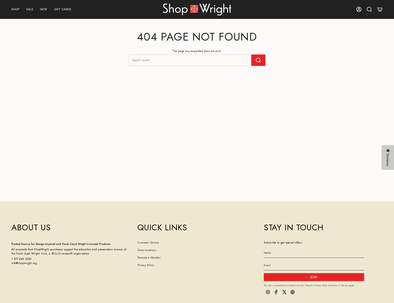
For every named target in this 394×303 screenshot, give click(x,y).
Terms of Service (340, 285)
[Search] (258, 60)
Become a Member (149, 258)
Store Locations (146, 250)
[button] (15, 9)
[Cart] (380, 9)
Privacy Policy (145, 265)
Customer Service (148, 243)
